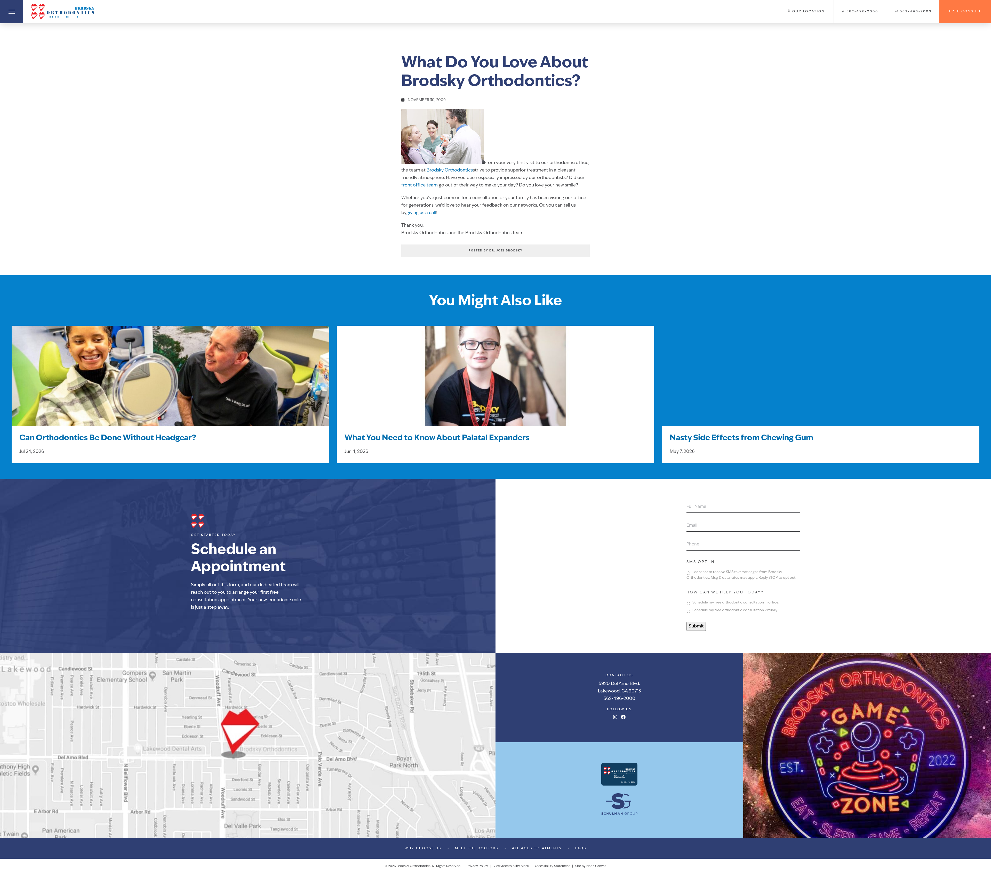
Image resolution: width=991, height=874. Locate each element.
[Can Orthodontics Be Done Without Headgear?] (170, 382)
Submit (696, 626)
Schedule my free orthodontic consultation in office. (735, 602)
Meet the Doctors (476, 848)
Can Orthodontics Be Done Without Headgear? (107, 438)
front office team (419, 185)
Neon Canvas (596, 866)
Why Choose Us (423, 848)
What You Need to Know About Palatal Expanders (437, 438)
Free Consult (965, 11)
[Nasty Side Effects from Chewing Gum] (820, 382)
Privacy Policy (477, 866)
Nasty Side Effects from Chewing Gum (741, 438)
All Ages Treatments (537, 848)
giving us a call (421, 213)
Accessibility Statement (552, 866)
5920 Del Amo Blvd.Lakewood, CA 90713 (619, 687)
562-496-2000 (619, 699)
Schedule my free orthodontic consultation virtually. (735, 610)
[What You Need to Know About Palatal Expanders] (495, 382)
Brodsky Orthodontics (450, 170)
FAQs (580, 848)
